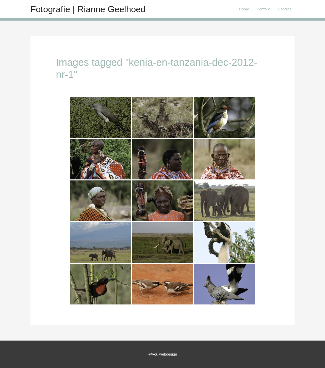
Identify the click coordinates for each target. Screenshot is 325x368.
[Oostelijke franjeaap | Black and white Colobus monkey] (224, 242)
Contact (284, 9)
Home (244, 9)
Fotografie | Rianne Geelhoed (87, 9)
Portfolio (263, 9)
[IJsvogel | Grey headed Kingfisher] (224, 117)
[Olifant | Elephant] (224, 200)
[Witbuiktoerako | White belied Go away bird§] (224, 284)
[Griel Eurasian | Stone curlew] (162, 117)
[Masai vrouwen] (100, 159)
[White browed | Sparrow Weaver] (162, 284)
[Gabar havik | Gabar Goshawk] (100, 117)
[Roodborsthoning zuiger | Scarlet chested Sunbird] (100, 284)
